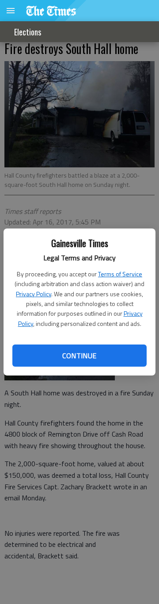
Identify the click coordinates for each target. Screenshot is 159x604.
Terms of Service (120, 274)
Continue (79, 355)
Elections (27, 32)
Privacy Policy (33, 293)
